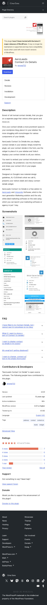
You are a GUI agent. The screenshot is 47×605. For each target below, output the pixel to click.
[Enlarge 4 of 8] (42, 218)
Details (7, 80)
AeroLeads (6, 192)
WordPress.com (9, 554)
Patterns (28, 528)
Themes (28, 521)
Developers (6, 543)
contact (33, 420)
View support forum (10, 484)
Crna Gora (11, 575)
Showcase (29, 517)
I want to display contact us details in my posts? (12, 343)
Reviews (7, 86)
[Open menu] (43, 3)
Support (7, 103)
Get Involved (30, 535)
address (26, 420)
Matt (5, 558)
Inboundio (19, 192)
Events (27, 539)
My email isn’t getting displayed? (15, 350)
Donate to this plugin (10, 503)
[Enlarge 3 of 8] (20, 271)
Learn (4, 535)
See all (42, 468)
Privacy (5, 528)
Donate (29, 543)
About (4, 517)
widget (41, 425)
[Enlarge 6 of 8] (42, 258)
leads (36, 425)
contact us (40, 420)
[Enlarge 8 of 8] (42, 297)
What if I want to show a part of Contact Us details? (13, 334)
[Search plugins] (25, 17)
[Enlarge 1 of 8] (20, 218)
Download (7, 72)
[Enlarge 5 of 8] (42, 229)
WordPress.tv (8, 547)
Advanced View (8, 431)
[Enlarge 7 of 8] (42, 272)
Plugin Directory (8, 10)
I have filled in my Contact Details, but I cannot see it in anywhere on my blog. (18, 326)
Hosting (5, 524)
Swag (28, 547)
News (4, 521)
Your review (7, 468)
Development (9, 97)
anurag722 (22, 65)
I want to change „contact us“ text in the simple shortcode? (14, 358)
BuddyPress (8, 566)
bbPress (6, 562)
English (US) (40, 415)
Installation (8, 91)
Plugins (27, 524)
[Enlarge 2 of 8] (20, 250)
